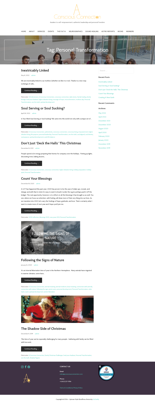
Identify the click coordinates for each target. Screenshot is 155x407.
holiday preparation (80, 170)
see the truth (36, 102)
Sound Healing (91, 31)
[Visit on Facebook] (25, 367)
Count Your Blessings (36, 178)
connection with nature (28, 289)
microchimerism (70, 99)
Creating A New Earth (106, 97)
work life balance (49, 137)
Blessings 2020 (44, 217)
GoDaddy (96, 399)
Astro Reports (108, 31)
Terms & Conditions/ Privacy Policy (71, 388)
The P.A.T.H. (61, 31)
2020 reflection (34, 217)
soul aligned (81, 134)
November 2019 (104, 148)
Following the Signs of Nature (42, 260)
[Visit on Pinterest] (29, 367)
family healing (81, 97)
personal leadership (45, 134)
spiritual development (47, 102)
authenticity (49, 132)
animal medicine (61, 286)
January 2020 (103, 140)
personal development (64, 289)
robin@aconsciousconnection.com (71, 374)
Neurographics (75, 31)
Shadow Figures (35, 358)
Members (130, 31)
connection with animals (84, 286)
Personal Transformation (60, 134)
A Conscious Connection (46, 97)
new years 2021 (55, 217)
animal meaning (50, 286)
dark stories (73, 97)
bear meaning (71, 286)
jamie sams (52, 289)
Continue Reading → (31, 90)
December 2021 (104, 121)
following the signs (42, 289)
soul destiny (89, 134)
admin (33, 75)
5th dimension (33, 97)
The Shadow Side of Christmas (43, 329)
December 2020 (104, 125)
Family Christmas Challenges (54, 355)
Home (23, 31)
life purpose (34, 134)
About (32, 31)
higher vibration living (45, 99)
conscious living (73, 132)
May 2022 (102, 113)
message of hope (58, 99)
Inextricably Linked (35, 70)
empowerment (83, 132)
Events (51, 31)
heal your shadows (32, 99)
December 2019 (104, 144)
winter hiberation (49, 292)
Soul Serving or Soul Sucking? (43, 108)
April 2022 (102, 117)
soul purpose (25, 137)
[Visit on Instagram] (22, 367)
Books (120, 31)
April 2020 (102, 132)
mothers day (80, 99)
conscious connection (62, 97)
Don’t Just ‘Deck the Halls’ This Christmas (51, 143)
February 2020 (103, 136)
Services (41, 31)
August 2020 (103, 129)
